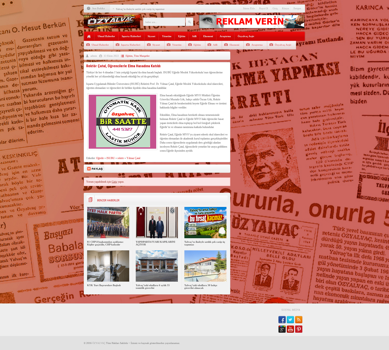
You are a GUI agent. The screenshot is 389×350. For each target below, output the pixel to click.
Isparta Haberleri (131, 36)
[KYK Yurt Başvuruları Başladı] (108, 280)
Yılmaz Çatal (133, 158)
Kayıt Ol (263, 8)
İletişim (297, 8)
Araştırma (225, 36)
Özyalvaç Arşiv (246, 36)
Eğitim (181, 36)
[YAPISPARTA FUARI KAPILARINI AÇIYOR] (157, 237)
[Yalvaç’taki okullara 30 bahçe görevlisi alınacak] (205, 280)
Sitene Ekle (249, 8)
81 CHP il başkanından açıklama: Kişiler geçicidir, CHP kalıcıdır (105, 243)
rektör (121, 158)
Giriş (275, 8)
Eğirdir (100, 158)
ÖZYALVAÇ (98, 343)
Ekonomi (208, 36)
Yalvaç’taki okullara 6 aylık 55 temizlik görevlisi (153, 286)
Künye (285, 8)
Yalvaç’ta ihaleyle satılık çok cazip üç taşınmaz (140, 9)
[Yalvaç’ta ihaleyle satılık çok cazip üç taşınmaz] (205, 237)
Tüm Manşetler (142, 55)
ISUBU (110, 158)
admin (93, 55)
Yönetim (166, 36)
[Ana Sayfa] (89, 36)
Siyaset (151, 36)
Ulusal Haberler (106, 36)
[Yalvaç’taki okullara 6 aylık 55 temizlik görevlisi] (157, 280)
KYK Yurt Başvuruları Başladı (104, 285)
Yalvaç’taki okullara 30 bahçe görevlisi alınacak (200, 286)
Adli (194, 36)
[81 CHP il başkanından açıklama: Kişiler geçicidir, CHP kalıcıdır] (108, 237)
